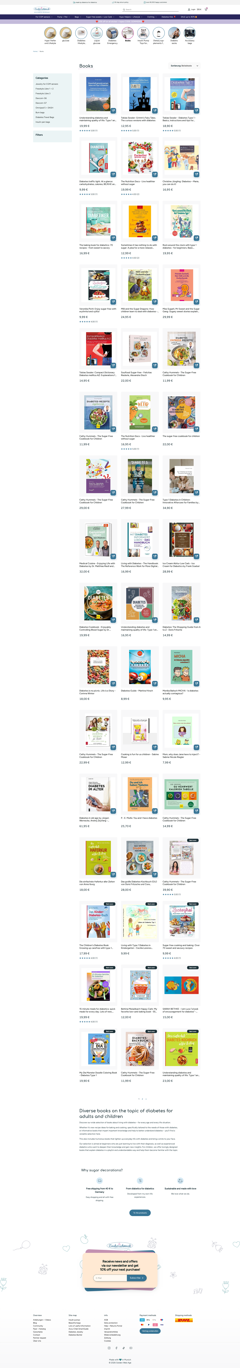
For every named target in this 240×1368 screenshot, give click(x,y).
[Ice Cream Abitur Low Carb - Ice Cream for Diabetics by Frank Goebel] (181, 540)
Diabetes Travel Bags (45, 117)
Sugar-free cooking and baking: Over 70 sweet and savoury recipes (181, 946)
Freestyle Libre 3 (43, 93)
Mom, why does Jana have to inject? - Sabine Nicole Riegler (181, 755)
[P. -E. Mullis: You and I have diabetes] (140, 794)
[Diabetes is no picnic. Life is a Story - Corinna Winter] (98, 667)
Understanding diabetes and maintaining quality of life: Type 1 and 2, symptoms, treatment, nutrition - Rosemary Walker (97, 119)
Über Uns (37, 1341)
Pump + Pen (62, 17)
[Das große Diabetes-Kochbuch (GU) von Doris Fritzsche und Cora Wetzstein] (140, 858)
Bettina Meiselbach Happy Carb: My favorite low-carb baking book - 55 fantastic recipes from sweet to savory (139, 1010)
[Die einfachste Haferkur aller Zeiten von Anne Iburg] (98, 858)
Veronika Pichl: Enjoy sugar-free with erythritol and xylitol (97, 310)
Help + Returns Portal (113, 1326)
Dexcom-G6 (41, 98)
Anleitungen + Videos (42, 1320)
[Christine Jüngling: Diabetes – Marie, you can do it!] (181, 158)
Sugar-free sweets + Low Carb (99, 17)
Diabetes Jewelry (76, 1332)
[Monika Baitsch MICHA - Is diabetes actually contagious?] (181, 667)
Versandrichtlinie (111, 1332)
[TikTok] (123, 1347)
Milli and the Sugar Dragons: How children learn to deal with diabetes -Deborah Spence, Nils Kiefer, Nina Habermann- (139, 310)
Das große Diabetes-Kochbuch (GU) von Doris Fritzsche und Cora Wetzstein (139, 883)
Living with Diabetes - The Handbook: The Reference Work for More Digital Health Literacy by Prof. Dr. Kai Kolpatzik (139, 565)
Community (38, 1326)
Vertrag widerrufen (150, 1331)
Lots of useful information (79, 1326)
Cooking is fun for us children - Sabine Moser (140, 755)
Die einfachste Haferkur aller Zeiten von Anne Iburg (97, 883)
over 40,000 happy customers (156, 2)
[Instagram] (109, 1347)
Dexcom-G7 (41, 103)
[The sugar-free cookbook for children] (181, 412)
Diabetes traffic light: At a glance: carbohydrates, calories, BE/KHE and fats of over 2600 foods (97, 183)
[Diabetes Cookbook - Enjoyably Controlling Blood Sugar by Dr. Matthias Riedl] (98, 603)
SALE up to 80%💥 (189, 17)
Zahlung (107, 1338)
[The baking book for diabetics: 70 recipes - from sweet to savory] (98, 221)
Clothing (150, 17)
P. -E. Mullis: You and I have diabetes (139, 818)
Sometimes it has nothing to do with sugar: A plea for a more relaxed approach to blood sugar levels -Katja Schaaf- (139, 246)
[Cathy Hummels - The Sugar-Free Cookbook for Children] (181, 349)
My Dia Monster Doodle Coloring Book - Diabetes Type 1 (98, 1074)
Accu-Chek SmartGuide (78, 1329)
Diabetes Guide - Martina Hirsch (137, 690)
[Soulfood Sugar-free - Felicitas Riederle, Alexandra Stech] (140, 349)
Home (35, 51)
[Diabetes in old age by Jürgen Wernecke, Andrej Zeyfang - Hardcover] (98, 794)
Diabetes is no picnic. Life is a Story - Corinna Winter (97, 692)
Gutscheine (37, 1332)
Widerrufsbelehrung (112, 1335)
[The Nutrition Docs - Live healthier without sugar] (140, 158)
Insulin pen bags (43, 122)
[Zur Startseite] (42, 9)
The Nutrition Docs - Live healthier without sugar (138, 183)
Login (193, 9)
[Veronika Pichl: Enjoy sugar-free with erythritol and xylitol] (98, 285)
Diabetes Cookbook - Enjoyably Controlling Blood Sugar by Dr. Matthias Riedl (95, 628)
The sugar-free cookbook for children (181, 436)
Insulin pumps (74, 1320)
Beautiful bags (75, 1323)
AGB (106, 1320)
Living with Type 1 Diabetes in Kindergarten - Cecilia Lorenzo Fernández (136, 946)
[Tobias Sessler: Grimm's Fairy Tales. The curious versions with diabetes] (140, 94)
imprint (107, 1329)
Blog (35, 1323)
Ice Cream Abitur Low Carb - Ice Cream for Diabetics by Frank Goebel (181, 565)
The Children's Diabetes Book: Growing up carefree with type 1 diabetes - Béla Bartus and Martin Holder (95, 946)
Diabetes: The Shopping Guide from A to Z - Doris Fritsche (181, 628)
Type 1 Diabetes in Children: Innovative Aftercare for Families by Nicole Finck (180, 501)
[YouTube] (130, 1347)
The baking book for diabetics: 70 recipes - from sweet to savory (96, 246)
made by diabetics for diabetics (86, 2)
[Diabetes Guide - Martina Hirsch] (140, 667)
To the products (140, 1213)
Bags (77, 17)
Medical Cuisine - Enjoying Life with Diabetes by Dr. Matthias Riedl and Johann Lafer (97, 565)
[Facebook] (116, 1347)
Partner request (39, 1338)
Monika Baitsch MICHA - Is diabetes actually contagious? (180, 692)
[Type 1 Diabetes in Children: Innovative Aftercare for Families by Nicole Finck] (181, 476)
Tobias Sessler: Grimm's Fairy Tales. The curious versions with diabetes (138, 119)
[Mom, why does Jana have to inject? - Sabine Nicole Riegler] (181, 731)
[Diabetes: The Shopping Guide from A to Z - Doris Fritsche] (181, 603)
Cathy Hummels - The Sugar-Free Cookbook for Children (179, 374)
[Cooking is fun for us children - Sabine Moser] (140, 731)
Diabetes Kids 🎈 (169, 17)
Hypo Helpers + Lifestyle (129, 17)
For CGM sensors (43, 17)
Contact (36, 1335)
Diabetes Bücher (75, 1335)
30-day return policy (121, 2)
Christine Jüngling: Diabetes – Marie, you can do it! (181, 183)
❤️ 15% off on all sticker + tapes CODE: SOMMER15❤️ (120, 21)
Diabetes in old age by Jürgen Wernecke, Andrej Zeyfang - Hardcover (94, 819)
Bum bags (40, 112)
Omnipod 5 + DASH (44, 108)
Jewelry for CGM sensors (47, 84)
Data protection (111, 1323)
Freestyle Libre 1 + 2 (45, 89)
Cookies (107, 1341)
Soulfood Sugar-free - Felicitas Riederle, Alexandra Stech (136, 374)
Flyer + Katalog (39, 1329)
